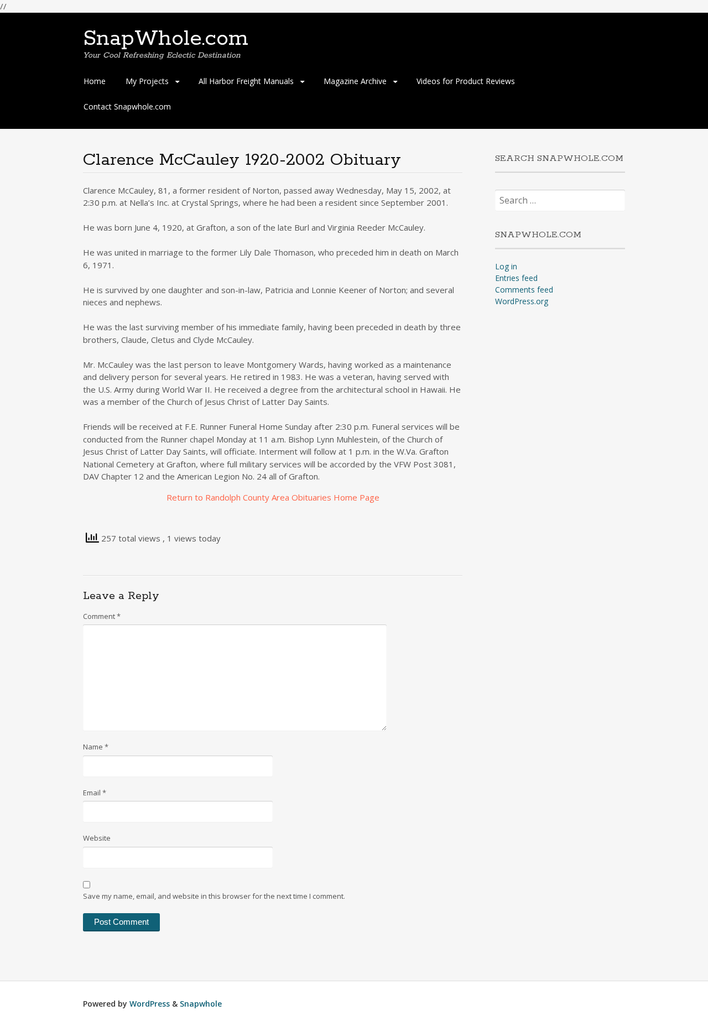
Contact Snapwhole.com (127, 106)
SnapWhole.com (165, 39)
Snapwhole (201, 1003)
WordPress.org (521, 301)
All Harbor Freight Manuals (246, 81)
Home (95, 81)
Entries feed (516, 278)
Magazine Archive (355, 81)
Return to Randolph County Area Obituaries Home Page (272, 497)
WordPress (149, 1003)
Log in (506, 266)
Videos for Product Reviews (466, 81)
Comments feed (524, 289)
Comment (102, 616)
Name (95, 747)
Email (94, 793)
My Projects (147, 81)
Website (97, 838)
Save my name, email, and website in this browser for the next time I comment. (214, 896)
